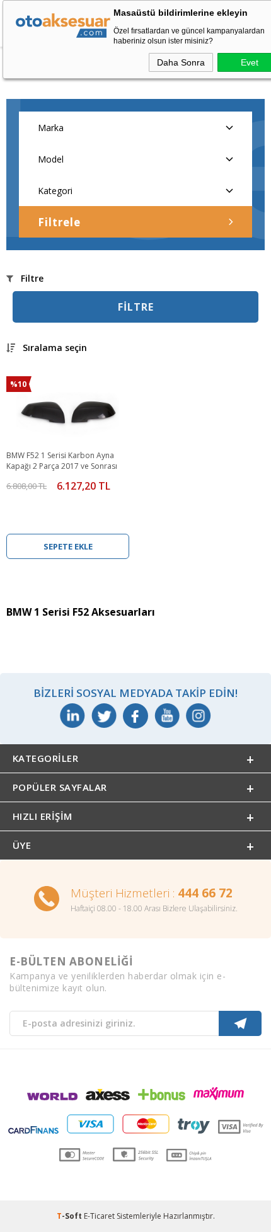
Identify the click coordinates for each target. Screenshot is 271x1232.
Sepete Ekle (68, 546)
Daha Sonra (181, 62)
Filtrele (59, 222)
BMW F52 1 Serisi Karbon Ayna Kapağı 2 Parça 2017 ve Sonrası (61, 460)
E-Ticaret (99, 1216)
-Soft (70, 1216)
